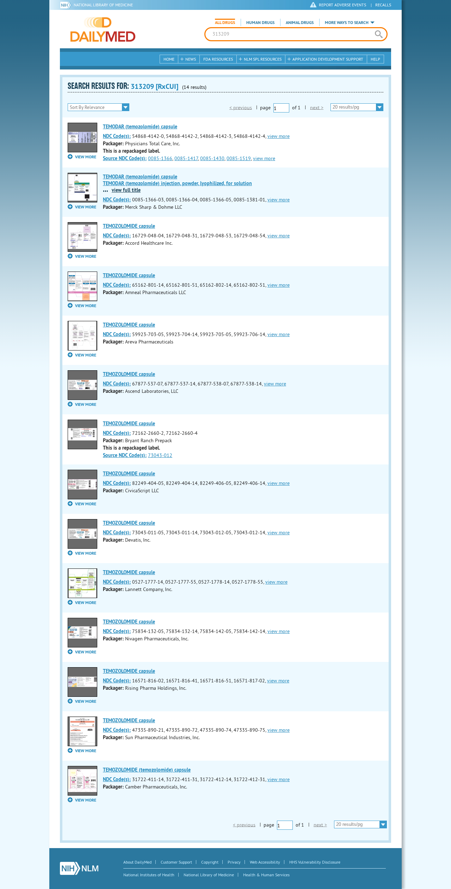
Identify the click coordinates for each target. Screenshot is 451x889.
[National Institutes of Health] (67, 5)
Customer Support (176, 862)
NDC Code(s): (117, 136)
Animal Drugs (300, 22)
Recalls (383, 4)
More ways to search (347, 22)
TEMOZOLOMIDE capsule (129, 226)
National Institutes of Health (148, 874)
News (190, 59)
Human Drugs (260, 22)
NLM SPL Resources (263, 59)
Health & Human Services (266, 874)
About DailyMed (137, 862)
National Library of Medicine (103, 4)
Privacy (234, 862)
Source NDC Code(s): (125, 158)
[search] (379, 34)
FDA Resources (218, 59)
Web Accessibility (265, 862)
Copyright (209, 862)
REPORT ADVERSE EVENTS (342, 4)
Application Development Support (327, 59)
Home (168, 59)
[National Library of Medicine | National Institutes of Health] (79, 868)
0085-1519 (239, 158)
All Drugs (225, 22)
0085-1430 (212, 158)
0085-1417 (186, 158)
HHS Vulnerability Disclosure (314, 862)
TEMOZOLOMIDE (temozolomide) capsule (147, 770)
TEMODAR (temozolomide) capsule (140, 126)
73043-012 (160, 455)
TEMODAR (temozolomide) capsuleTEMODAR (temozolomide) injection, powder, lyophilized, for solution (177, 180)
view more (278, 136)
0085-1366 (160, 158)
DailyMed (102, 29)
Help (375, 59)
